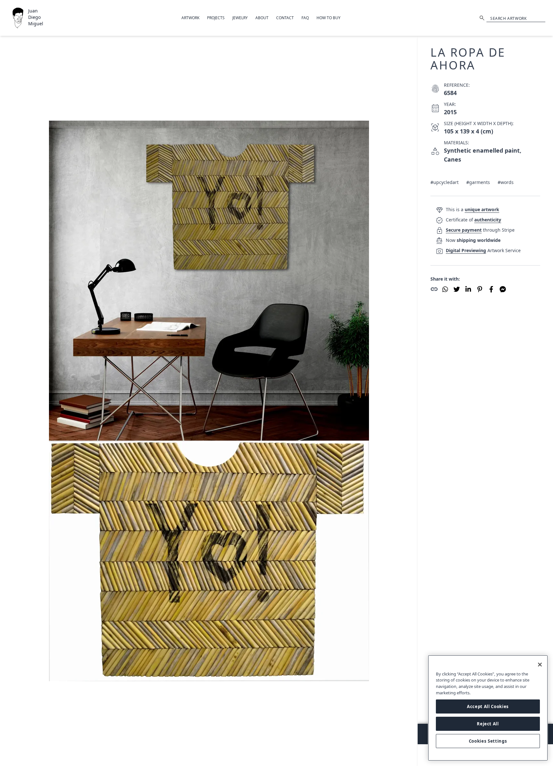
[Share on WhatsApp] (445, 289)
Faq (305, 17)
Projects (216, 17)
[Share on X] (456, 289)
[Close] (540, 665)
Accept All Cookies (488, 706)
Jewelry (240, 17)
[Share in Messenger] (502, 289)
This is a (472, 209)
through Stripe (480, 230)
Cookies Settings (488, 741)
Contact (285, 17)
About (261, 17)
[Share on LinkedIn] (468, 289)
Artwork (190, 17)
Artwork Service (483, 250)
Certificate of (473, 220)
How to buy (329, 17)
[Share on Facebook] (491, 289)
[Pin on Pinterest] (479, 289)
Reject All (488, 724)
